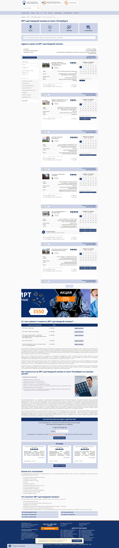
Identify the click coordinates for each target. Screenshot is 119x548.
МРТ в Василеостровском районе (87, 530)
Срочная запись (73, 2)
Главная (23, 17)
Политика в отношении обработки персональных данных (29, 530)
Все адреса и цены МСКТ (66, 523)
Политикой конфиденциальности (57, 434)
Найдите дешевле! (79, 328)
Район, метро (25, 62)
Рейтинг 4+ (25, 67)
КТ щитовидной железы (51, 406)
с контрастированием (28, 85)
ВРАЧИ (33, 13)
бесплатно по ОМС (27, 81)
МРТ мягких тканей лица (29, 517)
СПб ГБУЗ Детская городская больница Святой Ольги (59, 250)
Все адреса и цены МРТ (84, 523)
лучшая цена (26, 83)
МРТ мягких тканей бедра (29, 514)
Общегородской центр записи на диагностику (32, 3)
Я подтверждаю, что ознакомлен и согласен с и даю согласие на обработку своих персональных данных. (59, 434)
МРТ (38, 13)
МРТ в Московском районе (67, 536)
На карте (76, 13)
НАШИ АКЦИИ (57, 13)
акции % (25, 92)
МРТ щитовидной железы (29, 512)
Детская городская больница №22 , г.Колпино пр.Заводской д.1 (59, 64)
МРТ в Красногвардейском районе (69, 534)
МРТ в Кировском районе (67, 532)
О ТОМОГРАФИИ (67, 13)
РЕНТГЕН (50, 13)
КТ (41, 13)
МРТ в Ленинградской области (86, 535)
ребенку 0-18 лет (27, 97)
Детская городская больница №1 (57, 137)
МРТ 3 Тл (25, 74)
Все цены (69, 286)
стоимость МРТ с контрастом (65, 413)
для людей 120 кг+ (27, 88)
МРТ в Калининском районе (85, 531)
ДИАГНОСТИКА (25, 13)
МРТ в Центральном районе (85, 540)
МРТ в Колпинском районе (85, 532)
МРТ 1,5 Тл (25, 72)
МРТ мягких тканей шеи (70, 399)
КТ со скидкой (64, 524)
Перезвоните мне (49, 528)
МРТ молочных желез (67, 512)
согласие (50, 541)
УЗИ (45, 13)
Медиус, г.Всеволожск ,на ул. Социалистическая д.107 (60, 100)
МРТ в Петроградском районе (68, 537)
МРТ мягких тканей (35, 17)
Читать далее (41, 457)
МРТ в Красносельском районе (86, 534)
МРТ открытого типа (28, 70)
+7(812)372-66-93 (91, 58)
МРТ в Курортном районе (67, 535)
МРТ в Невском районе (84, 536)
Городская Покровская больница (58, 175)
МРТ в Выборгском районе (67, 531)
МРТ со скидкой (83, 524)
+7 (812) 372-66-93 (90, 95)
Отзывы (81, 525)
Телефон (53, 431)
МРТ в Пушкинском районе (85, 539)
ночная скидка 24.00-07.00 (29, 90)
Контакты (63, 525)
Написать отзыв (59, 465)
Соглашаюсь (77, 541)
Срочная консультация (29, 57)
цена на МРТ (31, 362)
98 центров (93, 50)
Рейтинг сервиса (27, 94)
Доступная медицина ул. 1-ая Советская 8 (59, 212)
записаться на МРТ (54, 411)
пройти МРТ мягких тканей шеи (67, 365)
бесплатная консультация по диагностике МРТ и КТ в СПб (53, 2)
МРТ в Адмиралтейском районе (68, 530)
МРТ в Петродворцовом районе (86, 537)
